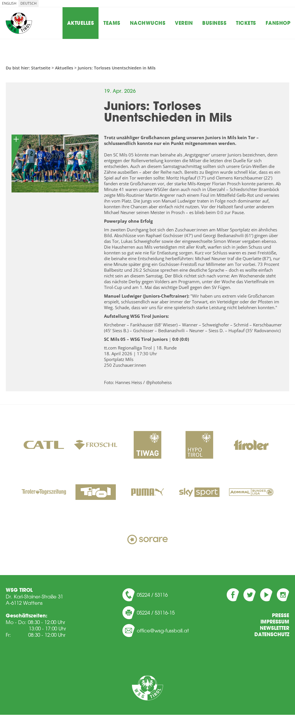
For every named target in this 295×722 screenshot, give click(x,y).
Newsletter (274, 628)
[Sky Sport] (199, 492)
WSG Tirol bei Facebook (233, 594)
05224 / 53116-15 (156, 612)
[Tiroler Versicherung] (251, 445)
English (9, 3)
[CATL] (44, 445)
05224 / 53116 (152, 594)
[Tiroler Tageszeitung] (44, 492)
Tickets (246, 23)
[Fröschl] (96, 445)
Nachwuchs (148, 23)
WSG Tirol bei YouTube (266, 594)
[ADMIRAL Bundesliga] (251, 492)
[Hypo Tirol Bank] (199, 445)
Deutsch (28, 3)
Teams (111, 23)
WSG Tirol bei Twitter (249, 594)
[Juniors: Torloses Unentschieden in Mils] (55, 163)
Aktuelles (80, 23)
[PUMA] (147, 492)
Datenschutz (271, 634)
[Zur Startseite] (19, 23)
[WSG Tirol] (147, 687)
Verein (184, 23)
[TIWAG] (147, 445)
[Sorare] (147, 540)
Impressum (274, 622)
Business (214, 23)
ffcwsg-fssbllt (164, 630)
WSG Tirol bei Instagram (283, 594)
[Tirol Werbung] (96, 492)
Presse (280, 615)
